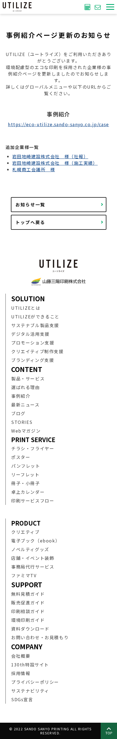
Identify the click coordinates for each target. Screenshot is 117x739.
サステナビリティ (30, 690)
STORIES (21, 422)
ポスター (20, 457)
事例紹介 (20, 396)
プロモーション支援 (32, 342)
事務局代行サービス (32, 566)
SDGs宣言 (22, 699)
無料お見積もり (88, 7)
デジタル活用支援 (30, 334)
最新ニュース (25, 404)
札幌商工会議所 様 (33, 169)
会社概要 (20, 656)
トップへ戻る (30, 222)
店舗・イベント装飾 (32, 558)
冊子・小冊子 (25, 483)
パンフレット (25, 465)
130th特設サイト (30, 664)
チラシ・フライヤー (32, 448)
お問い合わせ (98, 7)
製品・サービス (28, 378)
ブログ (18, 413)
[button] (110, 7)
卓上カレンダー (28, 492)
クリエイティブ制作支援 (37, 351)
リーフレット (25, 474)
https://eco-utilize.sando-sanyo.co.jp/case (58, 124)
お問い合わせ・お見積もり (40, 637)
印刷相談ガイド (28, 611)
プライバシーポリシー (35, 682)
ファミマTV (24, 575)
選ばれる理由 (25, 387)
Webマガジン (26, 430)
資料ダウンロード (30, 628)
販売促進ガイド (28, 602)
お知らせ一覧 (30, 204)
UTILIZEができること (35, 316)
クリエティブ (25, 532)
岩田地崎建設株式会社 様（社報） (50, 156)
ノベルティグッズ (30, 549)
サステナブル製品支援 (35, 325)
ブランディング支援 (32, 360)
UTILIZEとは (25, 308)
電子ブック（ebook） (35, 540)
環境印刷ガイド (28, 620)
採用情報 (20, 673)
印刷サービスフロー (32, 500)
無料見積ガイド (28, 594)
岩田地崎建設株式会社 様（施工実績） (55, 163)
